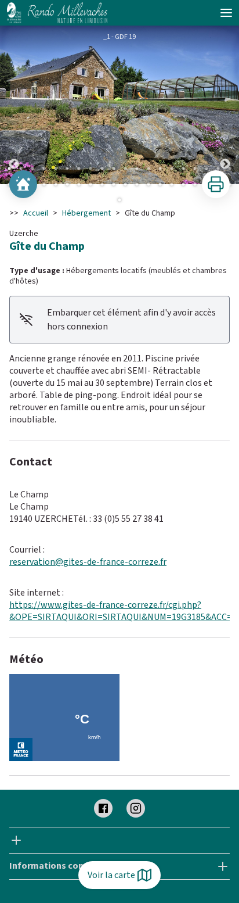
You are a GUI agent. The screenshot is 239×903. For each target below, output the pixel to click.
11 (125, 168)
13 (148, 168)
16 (183, 168)
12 (137, 168)
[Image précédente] (14, 105)
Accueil (35, 213)
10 (113, 168)
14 (160, 168)
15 (172, 168)
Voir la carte (111, 875)
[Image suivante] (225, 105)
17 (195, 168)
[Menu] (226, 13)
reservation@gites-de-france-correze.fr (87, 562)
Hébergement (86, 213)
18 (206, 168)
